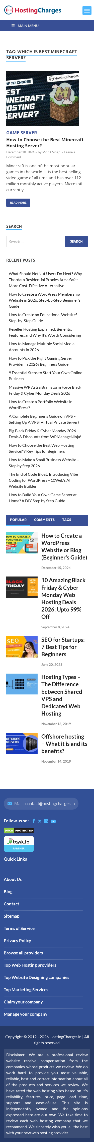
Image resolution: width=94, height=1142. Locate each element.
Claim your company (23, 1001)
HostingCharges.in (65, 1036)
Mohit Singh (51, 152)
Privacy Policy (17, 940)
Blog (8, 891)
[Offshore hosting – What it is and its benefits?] (22, 735)
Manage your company (25, 1014)
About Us (13, 879)
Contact (11, 903)
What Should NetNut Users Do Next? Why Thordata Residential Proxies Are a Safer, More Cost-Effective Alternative (45, 279)
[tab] (18, 520)
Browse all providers (23, 952)
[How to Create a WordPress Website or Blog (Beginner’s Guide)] (22, 534)
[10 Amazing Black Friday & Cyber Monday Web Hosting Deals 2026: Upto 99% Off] (22, 579)
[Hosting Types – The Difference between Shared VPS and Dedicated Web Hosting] (22, 676)
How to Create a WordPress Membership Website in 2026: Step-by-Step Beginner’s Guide (44, 300)
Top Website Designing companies (36, 977)
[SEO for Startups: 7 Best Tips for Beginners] (22, 639)
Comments (44, 520)
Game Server (21, 133)
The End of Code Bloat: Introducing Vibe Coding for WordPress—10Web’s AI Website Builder (43, 480)
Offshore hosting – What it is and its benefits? (64, 743)
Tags (66, 520)
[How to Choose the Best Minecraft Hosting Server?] (47, 98)
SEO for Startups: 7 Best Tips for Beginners (63, 647)
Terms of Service (19, 928)
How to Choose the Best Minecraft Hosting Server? (45, 143)
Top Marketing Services (26, 989)
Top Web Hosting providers (30, 965)
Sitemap (12, 916)
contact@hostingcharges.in (50, 803)
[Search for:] (47, 241)
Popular (18, 520)
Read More (16, 201)
